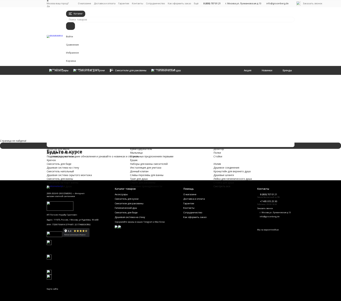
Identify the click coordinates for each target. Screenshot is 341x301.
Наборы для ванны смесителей (113, 120)
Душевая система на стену (105, 98)
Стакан (201, 88)
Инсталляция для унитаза (103, 124)
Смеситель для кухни (94, 83)
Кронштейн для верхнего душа (165, 107)
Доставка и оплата (104, 3)
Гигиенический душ (91, 90)
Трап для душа (83, 135)
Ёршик (200, 92)
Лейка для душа (256, 99)
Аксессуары (77, 79)
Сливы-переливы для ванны (106, 131)
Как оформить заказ (179, 3)
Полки (250, 84)
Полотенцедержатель (160, 88)
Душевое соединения (160, 103)
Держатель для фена (159, 84)
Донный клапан (84, 127)
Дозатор (252, 80)
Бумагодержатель (208, 80)
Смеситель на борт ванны (104, 112)
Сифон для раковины (94, 139)
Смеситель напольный (97, 101)
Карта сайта (52, 288)
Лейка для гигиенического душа (216, 103)
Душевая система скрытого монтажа (124, 105)
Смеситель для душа (94, 116)
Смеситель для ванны (96, 109)
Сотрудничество (155, 3)
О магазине (84, 3)
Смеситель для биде (93, 94)
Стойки (251, 88)
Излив (150, 99)
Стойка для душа (207, 107)
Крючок (151, 92)
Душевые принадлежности (105, 142)
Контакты (137, 3)
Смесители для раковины (102, 86)
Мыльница (203, 84)
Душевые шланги (207, 99)
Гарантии (123, 3)
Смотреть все (221, 186)
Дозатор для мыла (158, 80)
